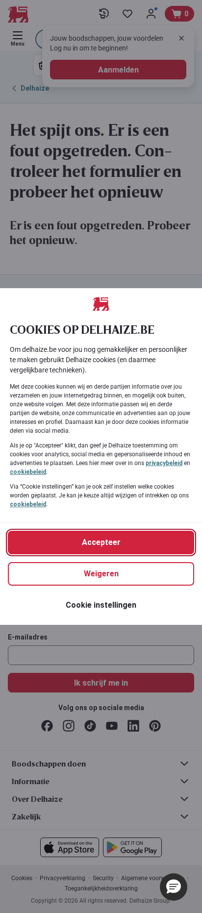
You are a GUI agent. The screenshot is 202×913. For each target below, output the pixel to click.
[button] (173, 887)
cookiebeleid (28, 472)
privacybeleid (164, 463)
